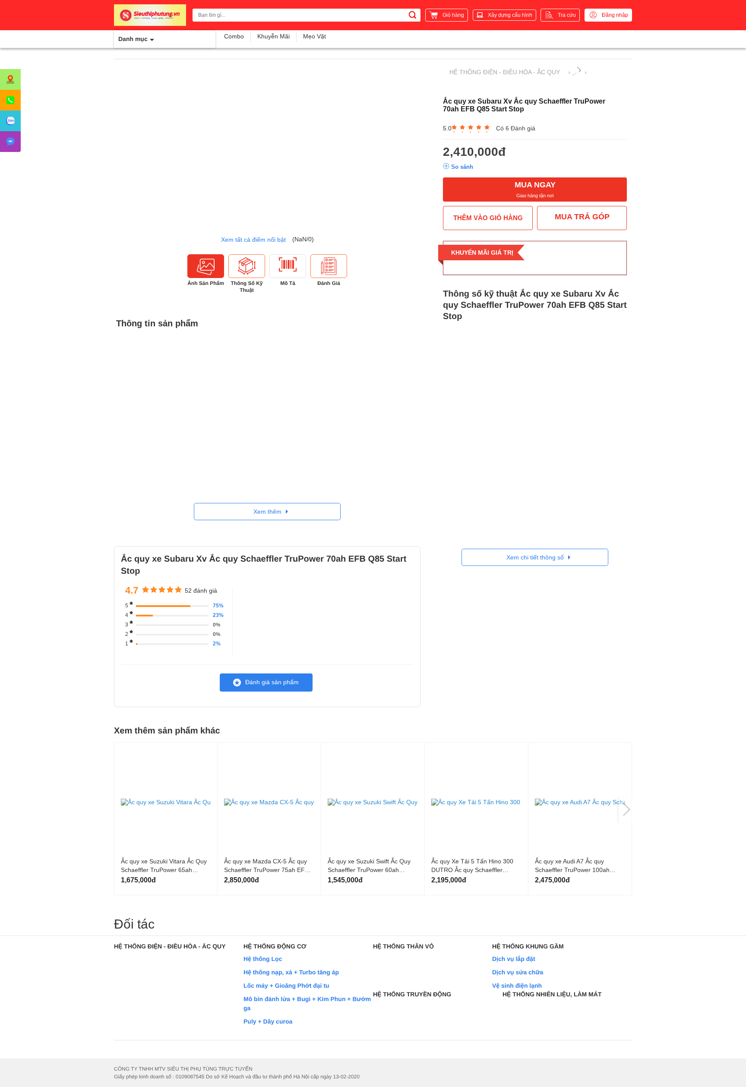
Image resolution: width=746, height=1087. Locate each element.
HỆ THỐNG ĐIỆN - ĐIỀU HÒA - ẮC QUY (504, 72)
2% (217, 644)
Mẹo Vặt (314, 36)
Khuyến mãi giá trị (482, 252)
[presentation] (625, 810)
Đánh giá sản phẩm (272, 682)
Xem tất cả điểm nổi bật (253, 239)
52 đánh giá (201, 590)
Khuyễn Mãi (273, 36)
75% (218, 606)
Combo (234, 36)
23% (218, 615)
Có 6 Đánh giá (515, 128)
